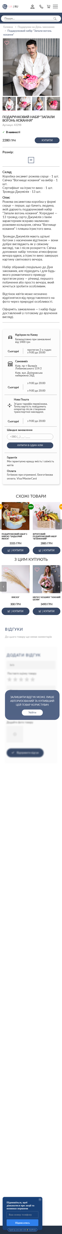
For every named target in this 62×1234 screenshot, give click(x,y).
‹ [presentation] (3, 524)
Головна (8, 27)
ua (10, 6)
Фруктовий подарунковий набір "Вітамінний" (45, 536)
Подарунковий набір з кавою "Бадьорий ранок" (14, 536)
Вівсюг (16, 597)
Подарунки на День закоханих (36, 27)
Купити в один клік (30, 445)
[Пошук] (55, 18)
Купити (47, 140)
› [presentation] (58, 524)
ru (16, 6)
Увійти (32, 712)
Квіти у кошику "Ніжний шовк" (46, 598)
